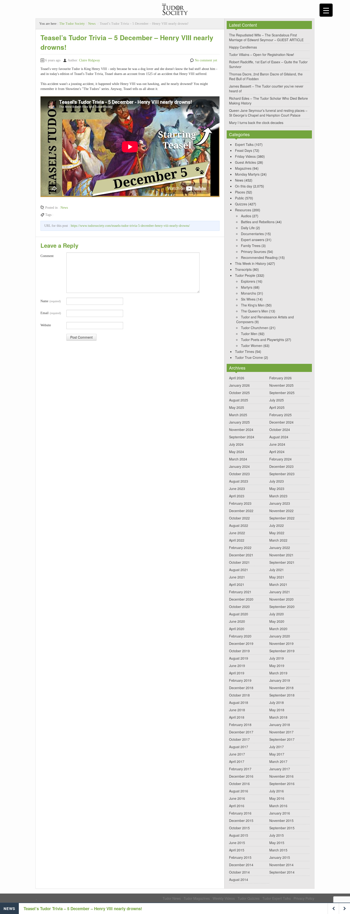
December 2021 (241, 555)
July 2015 (276, 835)
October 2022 (239, 518)
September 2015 (282, 827)
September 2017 (282, 739)
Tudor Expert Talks (276, 898)
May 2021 (276, 577)
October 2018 (239, 695)
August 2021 (238, 569)
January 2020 (279, 636)
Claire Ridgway (89, 60)
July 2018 (276, 702)
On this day (243, 186)
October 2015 (239, 827)
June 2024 (277, 444)
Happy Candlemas (243, 47)
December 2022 (241, 510)
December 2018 (241, 687)
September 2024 (241, 437)
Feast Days (243, 150)
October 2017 (239, 739)
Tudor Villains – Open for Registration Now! (261, 54)
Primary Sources (253, 251)
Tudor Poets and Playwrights (262, 339)
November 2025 (281, 385)
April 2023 (236, 496)
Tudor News (172, 898)
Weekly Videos (224, 898)
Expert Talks (244, 144)
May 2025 (236, 407)
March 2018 (278, 717)
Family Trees (250, 245)
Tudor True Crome (249, 357)
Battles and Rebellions (258, 221)
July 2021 (276, 569)
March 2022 (278, 540)
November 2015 (281, 820)
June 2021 (237, 577)
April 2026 (236, 377)
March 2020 (278, 628)
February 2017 (240, 768)
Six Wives (248, 299)
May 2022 (276, 532)
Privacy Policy (304, 898)
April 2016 (236, 805)
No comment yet (206, 60)
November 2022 (281, 510)
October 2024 (279, 429)
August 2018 (238, 702)
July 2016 (276, 791)
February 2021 (240, 591)
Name (50, 301)
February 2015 (240, 857)
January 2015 (279, 857)
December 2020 (241, 599)
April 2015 (236, 850)
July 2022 (276, 525)
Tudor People (245, 275)
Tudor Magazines (197, 898)
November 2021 (281, 555)
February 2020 (240, 636)
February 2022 (240, 547)
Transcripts (243, 269)
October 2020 (239, 606)
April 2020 (236, 628)
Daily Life (248, 227)
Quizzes (241, 204)
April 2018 (236, 717)
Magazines (243, 168)
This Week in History (250, 263)
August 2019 (238, 658)
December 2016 (241, 776)
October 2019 (239, 650)
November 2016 (281, 776)
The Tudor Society (72, 23)
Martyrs (246, 287)
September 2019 (282, 650)
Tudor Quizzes (249, 898)
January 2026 (239, 385)
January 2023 (279, 503)
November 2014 (281, 864)
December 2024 (281, 422)
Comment (47, 256)
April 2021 (236, 584)
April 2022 (236, 540)
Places (240, 192)
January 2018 (279, 724)
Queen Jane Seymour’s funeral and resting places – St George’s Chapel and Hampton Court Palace (268, 113)
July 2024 (236, 444)
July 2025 (276, 400)
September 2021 (282, 562)
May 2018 (276, 709)
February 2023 (240, 503)
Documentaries (252, 233)
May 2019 (276, 665)
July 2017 (276, 746)
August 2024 (278, 437)
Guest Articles (245, 162)
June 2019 (237, 665)
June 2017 (237, 754)
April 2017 (236, 761)
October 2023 (239, 473)
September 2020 (282, 606)
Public (239, 198)
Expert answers (252, 239)
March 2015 (278, 850)
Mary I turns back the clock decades (256, 122)
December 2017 (241, 732)
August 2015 (238, 835)
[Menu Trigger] (326, 10)
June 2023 (237, 488)
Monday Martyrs (247, 174)
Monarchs (248, 293)
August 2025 (238, 400)
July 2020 (276, 614)
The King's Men (253, 305)
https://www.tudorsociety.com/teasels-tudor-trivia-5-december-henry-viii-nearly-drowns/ (130, 225)
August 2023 (238, 481)
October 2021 (239, 562)
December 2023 (281, 466)
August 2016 (238, 791)
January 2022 (279, 547)
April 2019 (236, 673)
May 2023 (276, 488)
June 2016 (237, 798)
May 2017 (276, 754)
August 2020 (238, 614)
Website (45, 325)
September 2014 (282, 872)
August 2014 (238, 879)
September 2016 (282, 783)
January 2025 (239, 422)
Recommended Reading (259, 257)
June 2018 (237, 709)
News (91, 23)
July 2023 (276, 481)
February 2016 (240, 813)
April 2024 (277, 451)
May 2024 (236, 451)
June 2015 (237, 842)
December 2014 (241, 864)
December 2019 (241, 643)
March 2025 (238, 414)
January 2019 (279, 680)
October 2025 (239, 392)
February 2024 (280, 459)
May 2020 (276, 621)
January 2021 (279, 591)
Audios (246, 215)
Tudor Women (251, 345)
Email (50, 313)
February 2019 (240, 680)
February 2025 (280, 414)
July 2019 (276, 658)
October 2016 (239, 783)
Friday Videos (245, 156)
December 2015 (241, 820)
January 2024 (239, 466)
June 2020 (237, 621)
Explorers (248, 281)
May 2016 (276, 798)
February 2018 (240, 724)
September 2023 (282, 473)
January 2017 (279, 768)
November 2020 (281, 599)
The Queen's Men (254, 311)
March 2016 (278, 805)
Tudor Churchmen (254, 327)
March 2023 (278, 496)
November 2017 (281, 732)
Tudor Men (249, 333)
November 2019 (281, 643)
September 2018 (282, 695)
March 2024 (238, 459)
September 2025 (282, 392)
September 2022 (282, 518)
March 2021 (278, 584)
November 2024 (241, 429)
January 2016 (279, 813)
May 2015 (276, 842)
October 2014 (239, 872)
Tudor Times (244, 351)
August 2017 (238, 746)
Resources (243, 210)
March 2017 (278, 761)
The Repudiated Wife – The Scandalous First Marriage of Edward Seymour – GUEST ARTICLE (266, 37)
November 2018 (281, 687)
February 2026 (280, 377)
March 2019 (278, 673)
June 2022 (237, 532)
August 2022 (238, 525)
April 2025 (277, 407)
